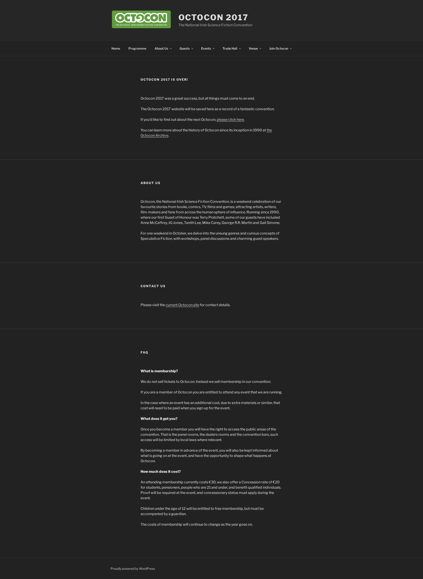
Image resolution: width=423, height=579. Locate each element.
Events (206, 48)
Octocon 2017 (213, 17)
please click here (230, 119)
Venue (253, 48)
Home (115, 48)
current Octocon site (182, 305)
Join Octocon (278, 48)
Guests (185, 48)
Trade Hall (230, 48)
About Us (161, 48)
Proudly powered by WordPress (133, 568)
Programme (137, 48)
